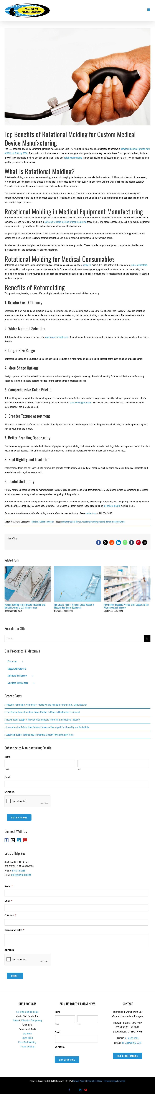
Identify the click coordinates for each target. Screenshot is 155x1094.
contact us (91, 513)
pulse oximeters (139, 265)
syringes (87, 265)
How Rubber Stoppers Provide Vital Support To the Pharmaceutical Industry (127, 584)
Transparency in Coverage (114, 1081)
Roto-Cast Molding (27, 1042)
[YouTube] (25, 840)
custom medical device (71, 521)
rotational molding (73, 157)
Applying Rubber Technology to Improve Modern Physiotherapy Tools (39, 734)
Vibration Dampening (31, 1020)
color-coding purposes (80, 402)
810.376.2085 (18, 870)
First (7, 769)
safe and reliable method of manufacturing (65, 222)
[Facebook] (6, 840)
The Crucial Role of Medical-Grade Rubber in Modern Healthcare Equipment (78, 584)
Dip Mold (27, 1033)
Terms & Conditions (94, 1081)
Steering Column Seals (27, 1011)
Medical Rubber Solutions (42, 521)
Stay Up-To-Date (19, 817)
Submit (15, 975)
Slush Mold (27, 1038)
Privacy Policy (79, 1081)
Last (79, 769)
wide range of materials (56, 337)
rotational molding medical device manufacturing (103, 521)
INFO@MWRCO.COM (21, 875)
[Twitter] (13, 840)
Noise (16, 1020)
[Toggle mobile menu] (148, 9)
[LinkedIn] (19, 840)
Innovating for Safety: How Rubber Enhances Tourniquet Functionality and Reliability (47, 727)
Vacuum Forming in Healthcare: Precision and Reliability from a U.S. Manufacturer (28, 584)
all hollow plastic (112, 506)
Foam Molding (27, 1046)
